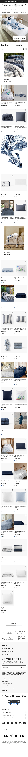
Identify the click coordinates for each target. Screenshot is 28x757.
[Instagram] (3, 723)
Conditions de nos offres (8, 688)
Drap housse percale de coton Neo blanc (7, 583)
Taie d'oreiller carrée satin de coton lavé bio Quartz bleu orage (20, 127)
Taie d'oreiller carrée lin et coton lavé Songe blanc (7, 608)
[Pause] (25, 137)
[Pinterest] (12, 723)
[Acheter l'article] (13, 27)
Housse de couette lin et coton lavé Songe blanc (20, 481)
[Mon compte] (22, 5)
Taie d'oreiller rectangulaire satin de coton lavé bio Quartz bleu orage (20, 218)
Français (5, 729)
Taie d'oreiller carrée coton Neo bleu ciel (20, 507)
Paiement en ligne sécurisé (8, 633)
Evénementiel (8, 9)
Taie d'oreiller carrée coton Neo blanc (7, 507)
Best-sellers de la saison (17, 9)
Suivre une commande (7, 683)
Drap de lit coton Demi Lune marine (19, 103)
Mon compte (5, 681)
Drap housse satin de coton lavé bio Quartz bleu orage (7, 127)
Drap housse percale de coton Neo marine (20, 304)
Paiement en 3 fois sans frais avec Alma (22, 632)
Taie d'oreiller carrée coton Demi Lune (20, 405)
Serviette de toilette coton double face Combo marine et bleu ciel (20, 354)
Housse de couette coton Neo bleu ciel (7, 532)
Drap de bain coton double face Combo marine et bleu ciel (20, 557)
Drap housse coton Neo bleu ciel (7, 277)
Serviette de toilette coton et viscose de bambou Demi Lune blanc (7, 192)
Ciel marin (15, 12)
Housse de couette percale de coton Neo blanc (7, 456)
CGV (12, 741)
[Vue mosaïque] (26, 49)
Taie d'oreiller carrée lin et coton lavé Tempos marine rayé (7, 329)
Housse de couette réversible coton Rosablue (6, 380)
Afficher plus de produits (14, 619)
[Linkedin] (24, 723)
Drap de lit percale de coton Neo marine (7, 481)
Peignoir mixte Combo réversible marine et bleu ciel (6, 354)
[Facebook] (8, 723)
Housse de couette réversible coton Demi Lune (6, 103)
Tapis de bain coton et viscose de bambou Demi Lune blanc (20, 192)
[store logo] (8, 5)
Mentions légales (7, 741)
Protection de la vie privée (14, 742)
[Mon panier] (25, 5)
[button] (19, 5)
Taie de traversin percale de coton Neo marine (19, 532)
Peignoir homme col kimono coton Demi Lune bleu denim (20, 431)
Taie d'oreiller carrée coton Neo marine (7, 405)
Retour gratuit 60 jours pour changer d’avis (9, 638)
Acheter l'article (19, 79)
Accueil (3, 9)
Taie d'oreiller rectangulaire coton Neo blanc (19, 583)
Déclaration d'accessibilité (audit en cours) (15, 743)
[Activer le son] (22, 137)
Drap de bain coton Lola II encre (7, 430)
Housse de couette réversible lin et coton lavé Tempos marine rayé (6, 304)
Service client (5, 690)
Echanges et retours (7, 686)
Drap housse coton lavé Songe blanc (7, 557)
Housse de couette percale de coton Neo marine (20, 380)
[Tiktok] (16, 723)
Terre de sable (6, 12)
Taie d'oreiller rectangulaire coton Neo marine (19, 456)
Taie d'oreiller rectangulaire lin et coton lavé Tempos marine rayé (20, 329)
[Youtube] (20, 723)
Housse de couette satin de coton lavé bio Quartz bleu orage (7, 218)
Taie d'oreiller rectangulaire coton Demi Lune (19, 278)
